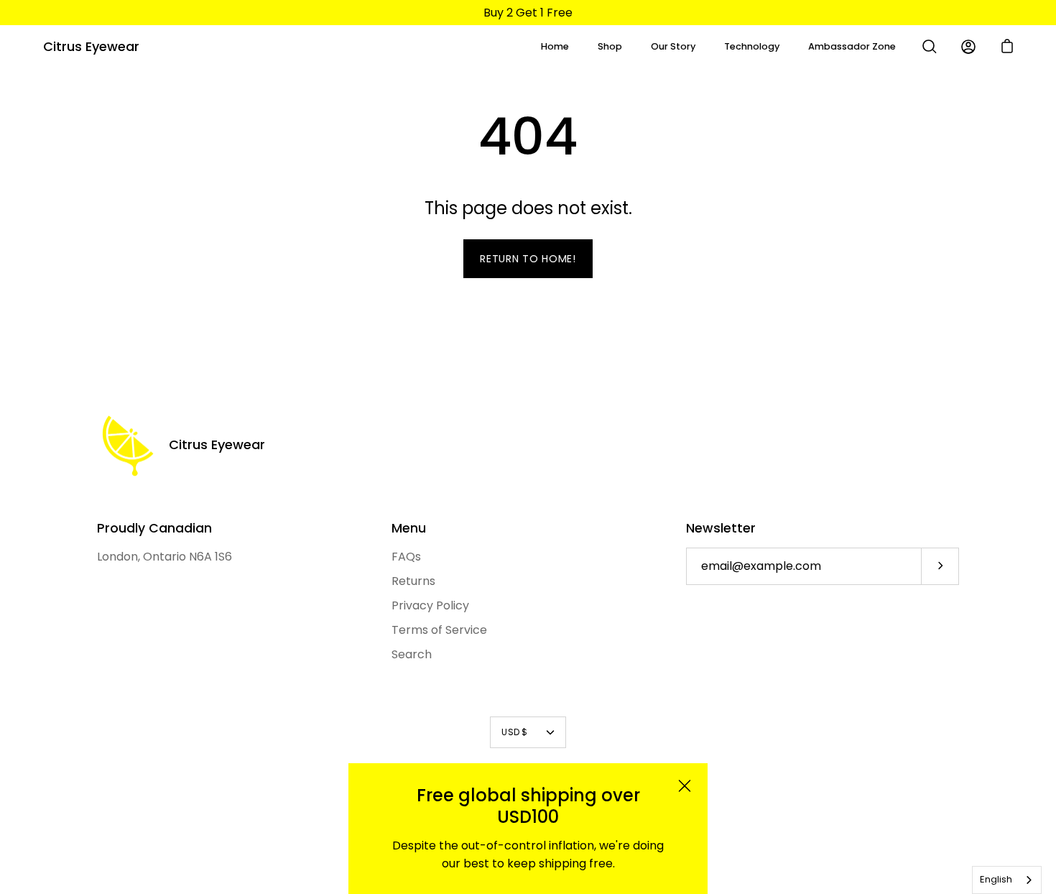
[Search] (929, 46)
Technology (751, 46)
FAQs (406, 556)
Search (412, 654)
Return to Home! (528, 259)
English (996, 879)
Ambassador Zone (852, 46)
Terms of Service (439, 630)
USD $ (514, 732)
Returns (413, 581)
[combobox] (1007, 880)
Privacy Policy (430, 605)
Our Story (673, 46)
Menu (409, 528)
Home (555, 46)
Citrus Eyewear (91, 46)
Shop (610, 46)
